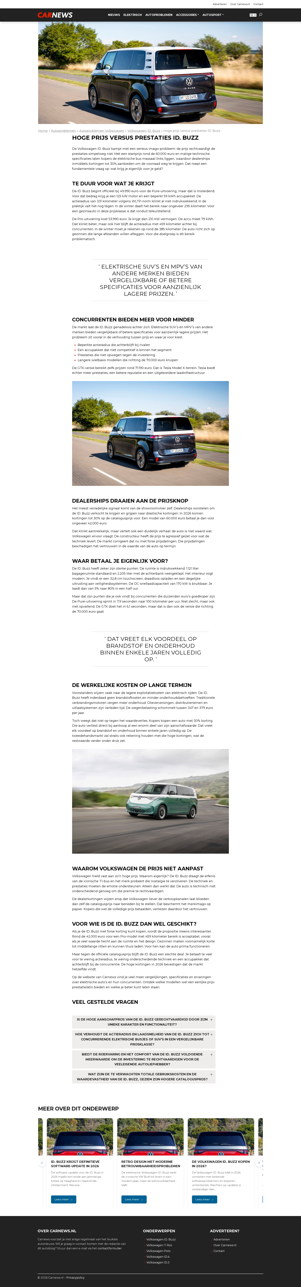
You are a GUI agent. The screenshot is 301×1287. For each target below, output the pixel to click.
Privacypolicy (75, 1277)
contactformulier (110, 1248)
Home (43, 131)
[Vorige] (42, 1163)
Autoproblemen (63, 131)
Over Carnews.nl (240, 4)
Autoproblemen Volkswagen (101, 131)
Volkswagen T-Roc (159, 1245)
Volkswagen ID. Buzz (144, 131)
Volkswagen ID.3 (157, 1262)
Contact (258, 4)
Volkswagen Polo (158, 1251)
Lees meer (61, 1199)
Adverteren (220, 4)
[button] (260, 15)
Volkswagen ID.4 (157, 1256)
